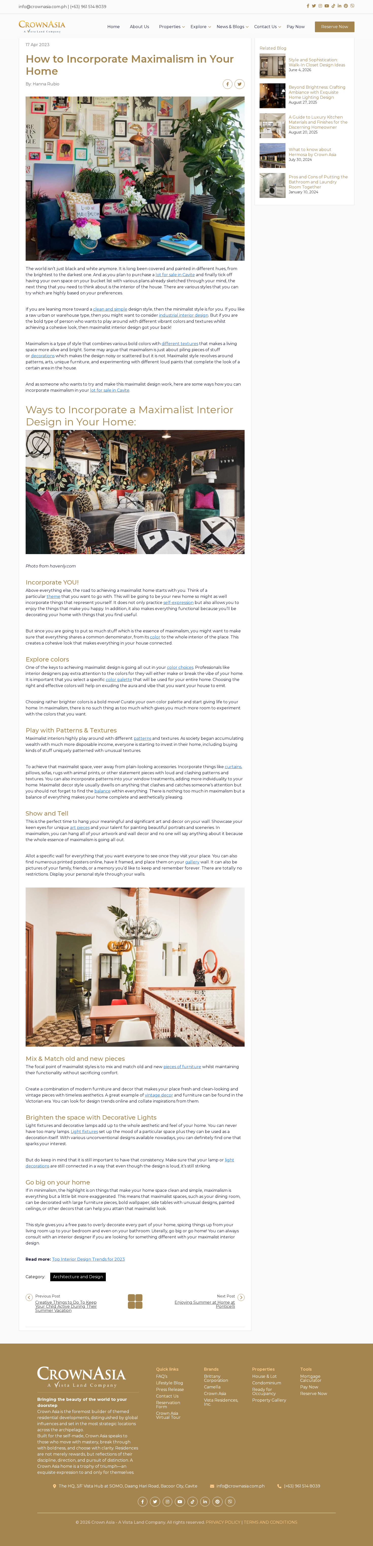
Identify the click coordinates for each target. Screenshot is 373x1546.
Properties (169, 27)
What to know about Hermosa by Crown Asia (312, 152)
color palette (119, 679)
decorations (43, 355)
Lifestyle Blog (169, 1383)
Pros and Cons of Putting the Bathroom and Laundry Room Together (318, 182)
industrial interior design (183, 315)
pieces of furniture (182, 1066)
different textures (180, 343)
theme (53, 596)
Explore (199, 27)
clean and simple (110, 309)
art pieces (80, 827)
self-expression (178, 602)
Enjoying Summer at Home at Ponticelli (205, 1304)
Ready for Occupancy (264, 1392)
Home (113, 27)
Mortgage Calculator (310, 1378)
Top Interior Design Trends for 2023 (88, 1259)
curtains (233, 766)
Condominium (266, 1383)
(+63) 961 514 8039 (88, 6)
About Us (139, 27)
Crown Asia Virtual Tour (168, 1415)
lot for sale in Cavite (175, 274)
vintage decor (159, 1095)
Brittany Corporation (216, 1378)
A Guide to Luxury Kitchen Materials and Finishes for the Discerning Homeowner (318, 122)
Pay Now (296, 27)
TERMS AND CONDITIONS (270, 1522)
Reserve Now (334, 26)
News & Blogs (230, 27)
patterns (142, 738)
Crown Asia (215, 1394)
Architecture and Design (78, 1276)
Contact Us (265, 27)
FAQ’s (161, 1376)
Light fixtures (84, 1131)
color (155, 637)
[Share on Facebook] (227, 84)
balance (102, 791)
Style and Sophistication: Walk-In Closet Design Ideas (317, 62)
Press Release (170, 1390)
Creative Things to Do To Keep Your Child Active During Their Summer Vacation (66, 1306)
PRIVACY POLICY (223, 1522)
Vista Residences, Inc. (221, 1402)
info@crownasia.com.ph (43, 6)
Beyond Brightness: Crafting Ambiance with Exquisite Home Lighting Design (317, 92)
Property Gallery (269, 1400)
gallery (192, 862)
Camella (212, 1387)
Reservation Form (168, 1405)
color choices (180, 667)
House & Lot (264, 1376)
